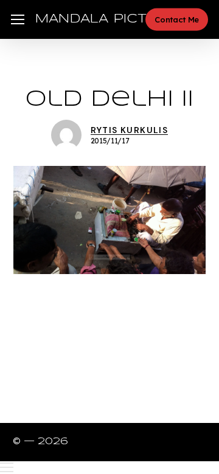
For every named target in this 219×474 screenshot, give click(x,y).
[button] (17, 19)
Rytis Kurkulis (130, 130)
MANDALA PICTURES (110, 19)
